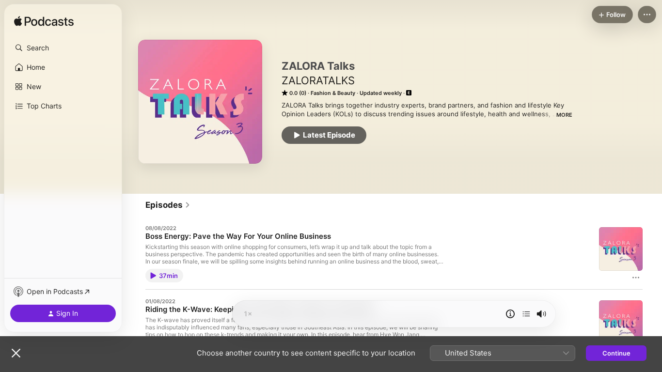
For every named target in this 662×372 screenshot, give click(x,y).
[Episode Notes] (510, 314)
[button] (63, 48)
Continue (616, 353)
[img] (44, 22)
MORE (564, 114)
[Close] (16, 353)
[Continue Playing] (526, 314)
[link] (167, 205)
